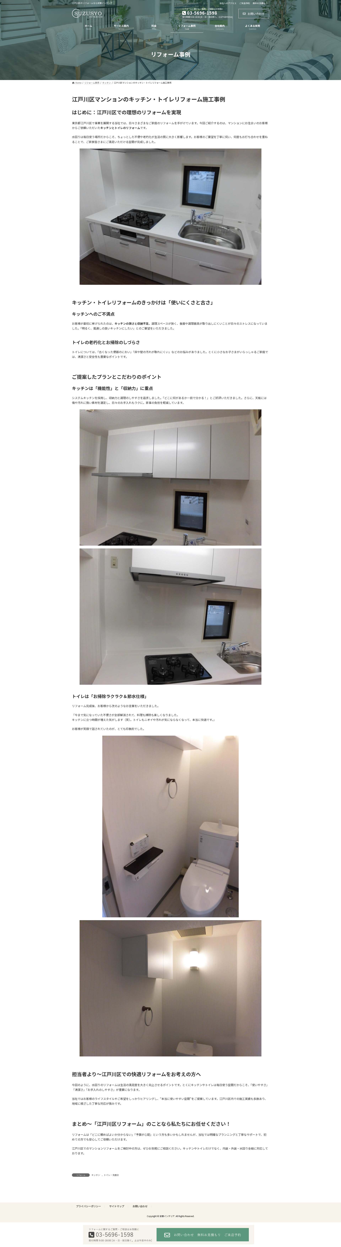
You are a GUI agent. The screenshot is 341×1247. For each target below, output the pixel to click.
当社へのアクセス (228, 3)
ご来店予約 (244, 3)
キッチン (95, 1174)
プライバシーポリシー (88, 1206)
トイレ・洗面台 (111, 1174)
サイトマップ (116, 1206)
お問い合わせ (139, 1206)
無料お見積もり (260, 3)
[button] (253, 13)
